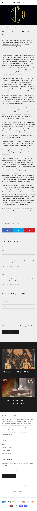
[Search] (31, 2)
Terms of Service (6, 453)
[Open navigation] (2, 2)
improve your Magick (14, 70)
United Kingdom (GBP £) (18, 485)
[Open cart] (34, 2)
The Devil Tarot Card (16, 372)
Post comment (11, 332)
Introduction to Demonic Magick (11, 45)
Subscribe (9, 476)
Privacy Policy (6, 450)
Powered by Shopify (18, 491)
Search (4, 444)
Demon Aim (25, 40)
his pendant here (20, 213)
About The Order (7, 447)
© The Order (18, 489)
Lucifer (4, 49)
